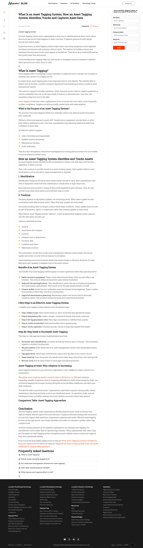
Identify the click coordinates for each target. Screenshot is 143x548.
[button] (4, 26)
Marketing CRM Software (48, 497)
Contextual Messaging (47, 490)
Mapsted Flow (13, 516)
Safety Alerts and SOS (79, 525)
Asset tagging (24, 101)
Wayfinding (11, 497)
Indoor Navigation (13, 495)
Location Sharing (13, 502)
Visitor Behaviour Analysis (16, 518)
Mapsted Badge (77, 517)
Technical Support (77, 513)
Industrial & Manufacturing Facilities (114, 517)
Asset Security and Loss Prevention (51, 518)
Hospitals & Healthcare (110, 510)
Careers (19, 545)
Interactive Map (13, 490)
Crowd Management (14, 531)
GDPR (126, 545)
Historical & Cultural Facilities (112, 500)
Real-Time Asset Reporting (48, 516)
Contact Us (128, 3)
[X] (69, 539)
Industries (64, 3)
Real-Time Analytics (78, 495)
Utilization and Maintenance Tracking (51, 513)
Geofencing (43, 500)
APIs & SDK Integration (15, 510)
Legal (112, 545)
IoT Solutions (74, 3)
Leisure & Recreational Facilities (113, 505)
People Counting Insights (16, 521)
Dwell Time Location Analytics (17, 529)
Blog (73, 508)
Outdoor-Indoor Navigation (16, 505)
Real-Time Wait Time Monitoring (18, 526)
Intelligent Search (13, 492)
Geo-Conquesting (45, 502)
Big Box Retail (107, 512)
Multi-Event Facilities (110, 495)
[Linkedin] (73, 539)
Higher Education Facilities (111, 490)
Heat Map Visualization (15, 524)
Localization (12, 512)
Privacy (119, 545)
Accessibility (12, 500)
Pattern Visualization (78, 492)
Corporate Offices (108, 492)
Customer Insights (77, 500)
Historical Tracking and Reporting (82, 522)
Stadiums (106, 507)
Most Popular (53, 3)
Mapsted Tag (44, 508)
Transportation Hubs (109, 502)
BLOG (24, 3)
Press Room (28, 545)
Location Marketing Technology (51, 487)
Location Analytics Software (81, 502)
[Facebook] (78, 539)
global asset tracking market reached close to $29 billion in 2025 (49, 377)
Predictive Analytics (78, 497)
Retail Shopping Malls (109, 497)
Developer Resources (78, 511)
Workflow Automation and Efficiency (51, 521)
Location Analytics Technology (82, 487)
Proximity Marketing (46, 505)
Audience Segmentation (47, 492)
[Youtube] (65, 539)
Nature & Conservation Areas (112, 515)
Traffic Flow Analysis (78, 490)
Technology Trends (89, 3)
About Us (11, 545)
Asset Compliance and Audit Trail (50, 524)
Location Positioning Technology (19, 487)
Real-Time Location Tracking (49, 511)
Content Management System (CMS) (20, 507)
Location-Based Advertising (48, 495)
